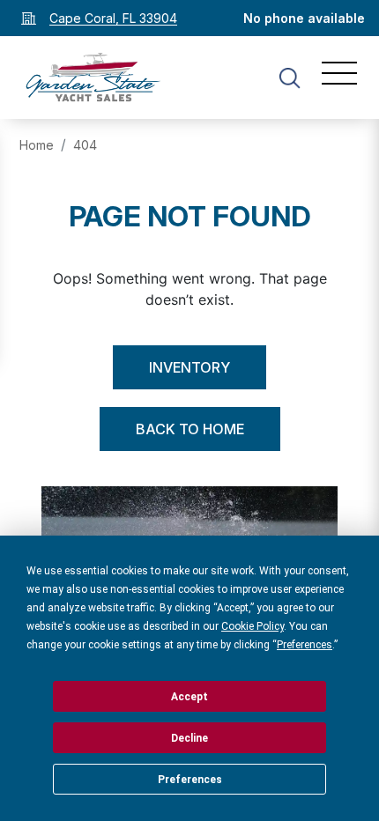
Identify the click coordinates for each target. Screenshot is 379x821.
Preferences (190, 779)
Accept (189, 697)
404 (85, 144)
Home (36, 144)
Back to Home (190, 429)
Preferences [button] (304, 645)
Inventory (189, 367)
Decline (189, 738)
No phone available (304, 18)
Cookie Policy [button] (252, 626)
